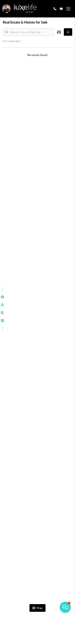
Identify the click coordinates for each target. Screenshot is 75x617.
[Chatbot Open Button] (65, 607)
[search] (30, 32)
